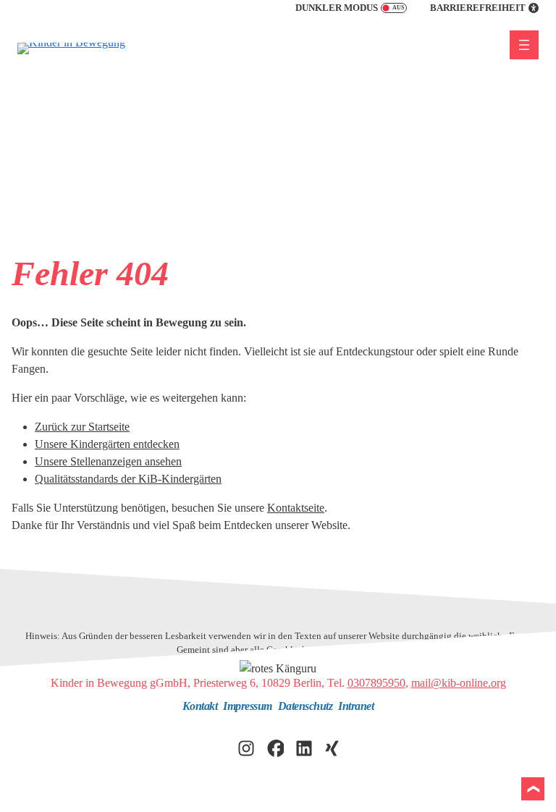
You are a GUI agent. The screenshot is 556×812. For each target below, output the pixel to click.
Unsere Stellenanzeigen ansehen (108, 461)
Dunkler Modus (336, 8)
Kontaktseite (295, 508)
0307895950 (376, 683)
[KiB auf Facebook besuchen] (275, 746)
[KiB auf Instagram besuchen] (246, 746)
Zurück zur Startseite (82, 426)
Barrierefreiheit (478, 8)
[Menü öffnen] (524, 44)
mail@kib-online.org (458, 683)
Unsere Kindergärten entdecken (107, 444)
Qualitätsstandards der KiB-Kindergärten (128, 479)
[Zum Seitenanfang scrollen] (532, 788)
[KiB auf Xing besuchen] (333, 746)
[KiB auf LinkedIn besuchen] (304, 746)
